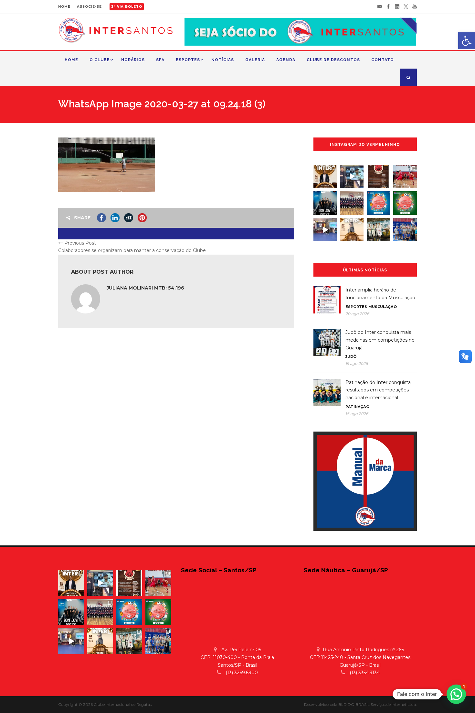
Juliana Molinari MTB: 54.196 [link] (145, 288)
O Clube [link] (100, 60)
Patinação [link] (357, 406)
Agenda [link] (285, 60)
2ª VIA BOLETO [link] (126, 7)
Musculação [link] (382, 306)
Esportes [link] (188, 60)
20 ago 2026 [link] (357, 313)
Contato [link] (382, 60)
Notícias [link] (222, 60)
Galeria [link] (255, 60)
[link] (466, 40)
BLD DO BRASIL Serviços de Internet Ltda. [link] (377, 704)
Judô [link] (350, 356)
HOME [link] (64, 7)
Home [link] (71, 60)
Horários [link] (133, 60)
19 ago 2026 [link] (356, 363)
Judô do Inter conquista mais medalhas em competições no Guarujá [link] (380, 340)
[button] (456, 694)
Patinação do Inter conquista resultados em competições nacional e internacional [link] (378, 390)
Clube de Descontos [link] (333, 60)
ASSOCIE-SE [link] (89, 7)
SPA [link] (160, 60)
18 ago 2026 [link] (356, 413)
